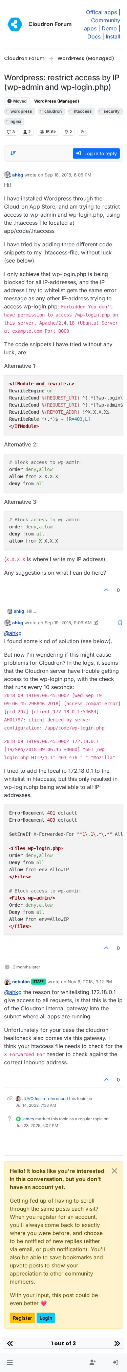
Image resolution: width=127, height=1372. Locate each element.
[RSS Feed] (83, 131)
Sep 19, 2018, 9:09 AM (68, 622)
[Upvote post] (107, 590)
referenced (57, 1098)
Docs (94, 36)
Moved (19, 101)
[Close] (114, 1170)
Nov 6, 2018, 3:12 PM (90, 981)
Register (22, 1318)
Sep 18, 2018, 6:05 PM (68, 174)
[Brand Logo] (15, 24)
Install (113, 36)
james (28, 1118)
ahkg (17, 174)
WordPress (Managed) (56, 101)
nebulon (21, 981)
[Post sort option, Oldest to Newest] (13, 153)
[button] (10, 1362)
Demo (109, 28)
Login (46, 1318)
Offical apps (101, 12)
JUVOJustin (33, 1098)
